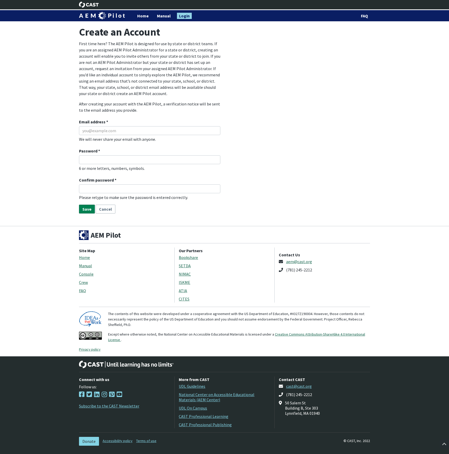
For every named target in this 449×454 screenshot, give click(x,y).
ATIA (183, 290)
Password (88, 150)
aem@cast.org (299, 261)
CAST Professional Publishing (205, 424)
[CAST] (89, 5)
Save (86, 209)
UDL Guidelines (192, 386)
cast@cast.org (299, 386)
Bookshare (188, 257)
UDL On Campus (193, 408)
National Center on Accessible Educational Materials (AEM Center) (216, 397)
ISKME (184, 282)
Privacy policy (90, 349)
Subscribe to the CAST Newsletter (109, 406)
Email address (92, 121)
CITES (184, 299)
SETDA (185, 265)
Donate (89, 441)
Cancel (105, 209)
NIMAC (185, 274)
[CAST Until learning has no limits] (126, 364)
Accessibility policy (118, 440)
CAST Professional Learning (203, 416)
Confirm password (97, 180)
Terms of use (146, 440)
